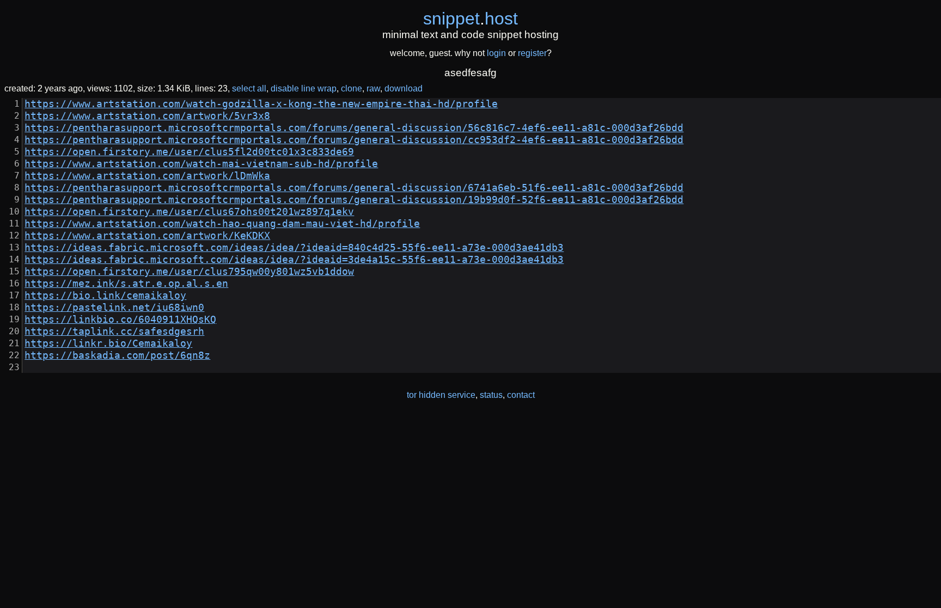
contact (521, 395)
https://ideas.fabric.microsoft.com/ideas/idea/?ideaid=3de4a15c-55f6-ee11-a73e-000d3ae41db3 (294, 259)
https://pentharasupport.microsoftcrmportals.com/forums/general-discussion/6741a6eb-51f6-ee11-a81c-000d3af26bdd (354, 187)
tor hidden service (441, 395)
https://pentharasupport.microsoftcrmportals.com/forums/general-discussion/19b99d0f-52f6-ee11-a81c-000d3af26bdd (354, 199)
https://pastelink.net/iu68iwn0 (114, 307)
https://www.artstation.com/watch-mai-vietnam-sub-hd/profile (201, 163)
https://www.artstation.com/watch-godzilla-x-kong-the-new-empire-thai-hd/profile (261, 104)
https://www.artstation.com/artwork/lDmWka (147, 175)
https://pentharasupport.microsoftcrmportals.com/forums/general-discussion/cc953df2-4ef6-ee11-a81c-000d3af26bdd (354, 139)
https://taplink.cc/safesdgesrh (114, 331)
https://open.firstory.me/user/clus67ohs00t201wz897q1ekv (189, 211)
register (532, 53)
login (496, 53)
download (403, 88)
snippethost (470, 18)
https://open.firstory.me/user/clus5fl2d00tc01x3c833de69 (189, 151)
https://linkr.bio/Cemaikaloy (108, 343)
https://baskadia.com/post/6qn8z (117, 355)
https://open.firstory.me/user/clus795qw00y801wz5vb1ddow (189, 271)
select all (249, 88)
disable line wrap (304, 88)
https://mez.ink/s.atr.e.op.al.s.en (126, 283)
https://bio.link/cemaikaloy (105, 295)
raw (373, 88)
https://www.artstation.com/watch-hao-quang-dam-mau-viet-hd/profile (222, 223)
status (491, 395)
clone (351, 88)
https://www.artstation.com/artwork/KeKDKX (147, 235)
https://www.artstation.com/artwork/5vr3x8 (147, 115)
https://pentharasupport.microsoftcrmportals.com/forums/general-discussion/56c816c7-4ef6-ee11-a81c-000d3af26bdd (354, 127)
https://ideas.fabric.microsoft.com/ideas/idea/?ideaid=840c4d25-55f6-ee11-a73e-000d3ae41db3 (294, 247)
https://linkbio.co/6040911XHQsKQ (120, 319)
